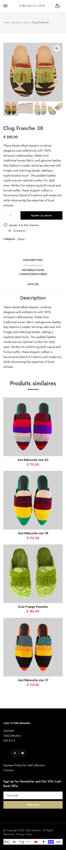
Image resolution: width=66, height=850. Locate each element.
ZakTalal (8, 731)
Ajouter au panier (41, 215)
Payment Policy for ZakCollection (24, 765)
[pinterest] (22, 753)
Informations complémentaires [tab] (33, 272)
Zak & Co (9, 740)
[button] (57, 48)
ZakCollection (12, 736)
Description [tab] (33, 260)
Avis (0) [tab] (33, 284)
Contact (8, 770)
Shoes (21, 239)
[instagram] (15, 753)
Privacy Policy (24, 834)
